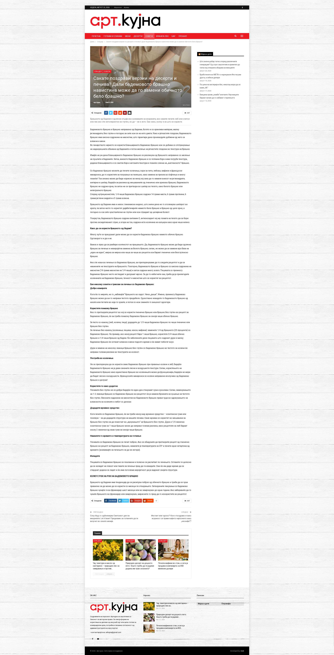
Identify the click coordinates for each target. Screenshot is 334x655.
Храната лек (162, 36)
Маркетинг (118, 7)
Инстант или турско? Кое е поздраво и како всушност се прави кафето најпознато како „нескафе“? (171, 518)
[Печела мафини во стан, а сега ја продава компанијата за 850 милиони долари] (173, 550)
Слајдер (98, 71)
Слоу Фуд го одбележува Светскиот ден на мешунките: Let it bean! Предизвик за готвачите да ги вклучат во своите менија (114, 518)
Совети (149, 36)
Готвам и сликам (113, 36)
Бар (173, 36)
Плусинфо (226, 604)
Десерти (138, 36)
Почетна (96, 36)
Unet (242, 651)
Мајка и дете (206, 54)
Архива (126, 7)
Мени (127, 36)
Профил (182, 36)
